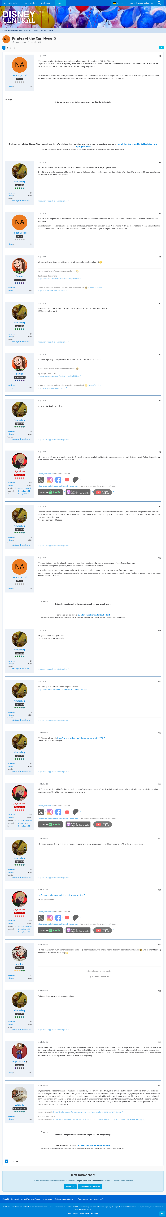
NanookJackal (20, 42)
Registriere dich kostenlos (89, 1180)
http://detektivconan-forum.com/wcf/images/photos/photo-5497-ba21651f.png (87, 1112)
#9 (160, 506)
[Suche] (159, 3)
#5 (160, 303)
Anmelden (70, 1186)
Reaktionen (11, 193)
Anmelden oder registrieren (141, 3)
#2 (160, 162)
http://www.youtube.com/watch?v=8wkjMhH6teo (58, 278)
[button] (119, 3)
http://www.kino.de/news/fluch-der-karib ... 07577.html (61, 689)
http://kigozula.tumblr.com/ (21, 201)
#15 (159, 838)
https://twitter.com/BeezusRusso (51, 290)
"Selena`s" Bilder (95, 287)
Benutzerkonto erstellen (90, 1186)
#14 (159, 784)
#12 (159, 681)
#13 (159, 733)
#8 (160, 452)
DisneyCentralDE (24, 491)
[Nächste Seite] (14, 48)
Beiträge (10, 87)
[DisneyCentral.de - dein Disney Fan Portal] (83, 17)
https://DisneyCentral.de (23, 488)
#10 (159, 558)
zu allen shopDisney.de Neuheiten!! (94, 615)
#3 (160, 213)
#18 (159, 991)
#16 (159, 890)
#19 (159, 1042)
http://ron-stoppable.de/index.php (52, 201)
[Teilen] (161, 47)
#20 (159, 1085)
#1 (160, 56)
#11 (159, 630)
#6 (160, 354)
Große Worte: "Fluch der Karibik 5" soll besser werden (60, 895)
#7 (160, 400)
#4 (160, 257)
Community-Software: (83, 1213)
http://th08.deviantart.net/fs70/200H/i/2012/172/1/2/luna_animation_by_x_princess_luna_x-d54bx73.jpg (97, 1119)
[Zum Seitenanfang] (162, 1213)
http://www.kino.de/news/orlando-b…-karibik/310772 (80, 738)
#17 (159, 944)
